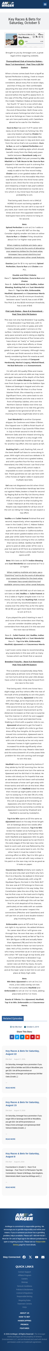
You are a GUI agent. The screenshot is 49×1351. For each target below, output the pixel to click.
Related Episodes (12, 1018)
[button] (45, 4)
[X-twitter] (30, 1257)
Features (24, 1328)
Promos (24, 1324)
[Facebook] (24, 1257)
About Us (24, 1313)
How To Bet (24, 1317)
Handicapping (24, 1321)
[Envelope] (43, 1257)
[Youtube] (36, 1257)
